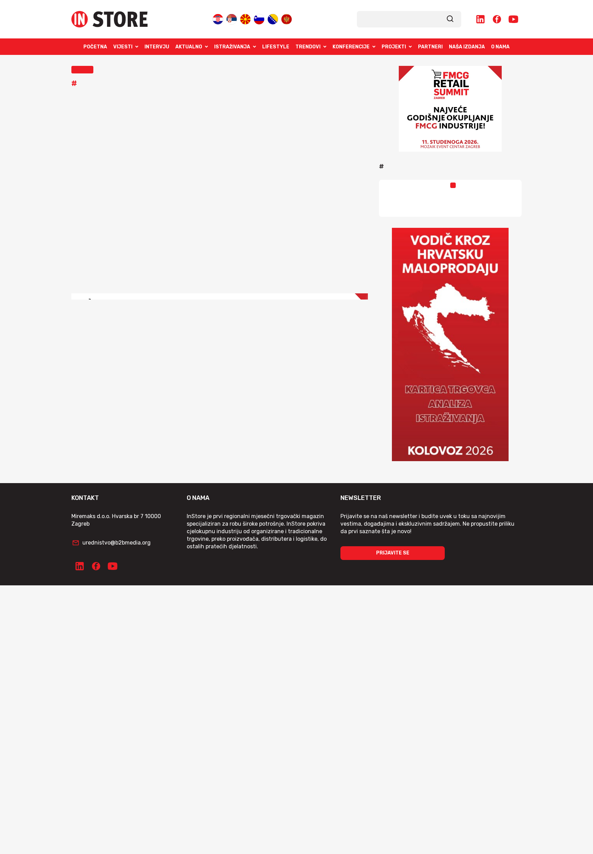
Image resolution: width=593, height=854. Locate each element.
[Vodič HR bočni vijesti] (450, 344)
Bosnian (273, 17)
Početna (95, 47)
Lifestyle (275, 47)
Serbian (231, 17)
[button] (82, 69)
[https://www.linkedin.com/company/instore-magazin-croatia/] (480, 19)
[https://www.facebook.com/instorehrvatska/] (497, 19)
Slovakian (259, 17)
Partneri (430, 47)
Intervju (156, 47)
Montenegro (286, 17)
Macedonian (245, 17)
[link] (450, 19)
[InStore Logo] (109, 19)
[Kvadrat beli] (450, 109)
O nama (500, 47)
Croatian (218, 17)
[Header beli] (219, 311)
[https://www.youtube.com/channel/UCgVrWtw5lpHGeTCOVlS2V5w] (513, 19)
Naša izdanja (467, 47)
